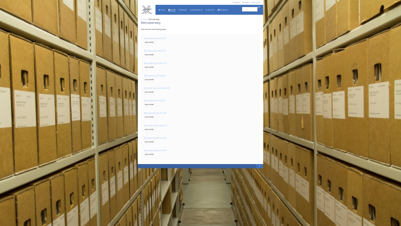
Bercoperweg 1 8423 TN (155, 51)
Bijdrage (183, 10)
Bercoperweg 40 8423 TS (155, 125)
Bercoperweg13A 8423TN (155, 150)
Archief (173, 10)
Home (162, 10)
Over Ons (211, 10)
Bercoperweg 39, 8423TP (155, 113)
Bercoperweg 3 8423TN (154, 100)
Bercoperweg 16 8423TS (155, 75)
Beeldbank (224, 10)
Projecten (236, 2)
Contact (257, 2)
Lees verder (149, 42)
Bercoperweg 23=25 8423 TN (157, 88)
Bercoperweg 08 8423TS (155, 38)
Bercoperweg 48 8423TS (155, 138)
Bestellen (246, 2)
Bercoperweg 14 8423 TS (155, 63)
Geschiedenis (197, 10)
